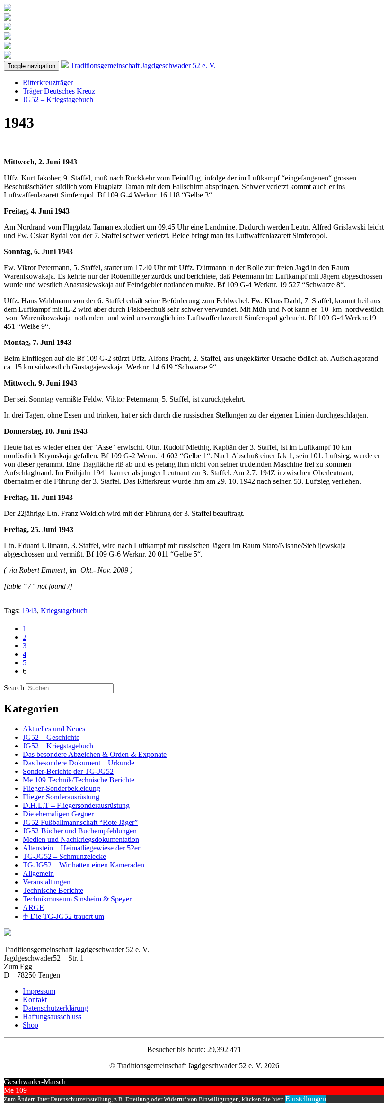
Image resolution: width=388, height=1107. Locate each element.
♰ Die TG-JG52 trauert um (63, 916)
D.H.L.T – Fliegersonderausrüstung (76, 805)
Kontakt (35, 999)
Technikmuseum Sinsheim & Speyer (77, 899)
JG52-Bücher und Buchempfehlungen (80, 831)
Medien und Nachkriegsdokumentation (81, 839)
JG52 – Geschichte (51, 737)
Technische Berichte (53, 890)
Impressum (39, 991)
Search (14, 688)
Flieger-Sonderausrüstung (61, 797)
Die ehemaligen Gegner (58, 814)
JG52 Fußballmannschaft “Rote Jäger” (80, 822)
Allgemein (38, 873)
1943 (29, 611)
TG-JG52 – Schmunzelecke (64, 856)
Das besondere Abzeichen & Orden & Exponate (95, 754)
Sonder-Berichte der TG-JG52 (68, 771)
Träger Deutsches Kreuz (59, 91)
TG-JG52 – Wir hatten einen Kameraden (83, 865)
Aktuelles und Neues (54, 729)
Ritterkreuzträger (48, 82)
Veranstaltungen (47, 882)
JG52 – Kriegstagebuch (58, 99)
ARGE (33, 907)
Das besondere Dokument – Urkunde (78, 763)
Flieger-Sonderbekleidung (61, 788)
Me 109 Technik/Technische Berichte (78, 780)
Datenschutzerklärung (55, 1008)
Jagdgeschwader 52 (143, 65)
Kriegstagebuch (64, 611)
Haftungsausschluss (52, 1017)
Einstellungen (305, 1099)
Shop (30, 1025)
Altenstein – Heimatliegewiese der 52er (81, 848)
